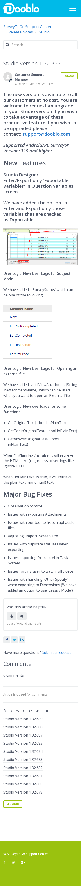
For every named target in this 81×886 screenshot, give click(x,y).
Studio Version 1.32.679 (23, 792)
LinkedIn (22, 639)
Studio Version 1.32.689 (23, 718)
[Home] (21, 8)
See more (13, 803)
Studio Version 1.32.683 (23, 759)
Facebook (6, 639)
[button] (73, 8)
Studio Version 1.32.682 (23, 767)
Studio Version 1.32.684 (23, 751)
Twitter (14, 639)
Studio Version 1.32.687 (23, 735)
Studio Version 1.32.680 (23, 784)
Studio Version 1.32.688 (23, 727)
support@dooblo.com (46, 134)
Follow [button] (69, 75)
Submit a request (56, 652)
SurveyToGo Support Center (27, 26)
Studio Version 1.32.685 (23, 743)
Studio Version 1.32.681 (23, 775)
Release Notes (21, 32)
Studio (44, 32)
